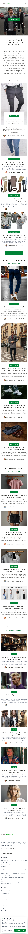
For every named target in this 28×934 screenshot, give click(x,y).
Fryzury (14, 654)
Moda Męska (14, 492)
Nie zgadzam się (8, 930)
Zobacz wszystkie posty (14, 263)
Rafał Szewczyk (5, 893)
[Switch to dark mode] (22, 3)
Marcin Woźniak (5, 896)
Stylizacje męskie (14, 19)
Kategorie (4, 900)
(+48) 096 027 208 (7, 851)
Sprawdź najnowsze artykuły (14, 253)
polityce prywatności (6, 927)
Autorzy (3, 888)
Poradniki (3, 910)
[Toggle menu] (25, 3)
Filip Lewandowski (5, 890)
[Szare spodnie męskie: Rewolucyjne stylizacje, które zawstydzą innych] (14, 104)
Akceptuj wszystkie (20, 930)
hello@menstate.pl (7, 853)
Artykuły (4, 857)
